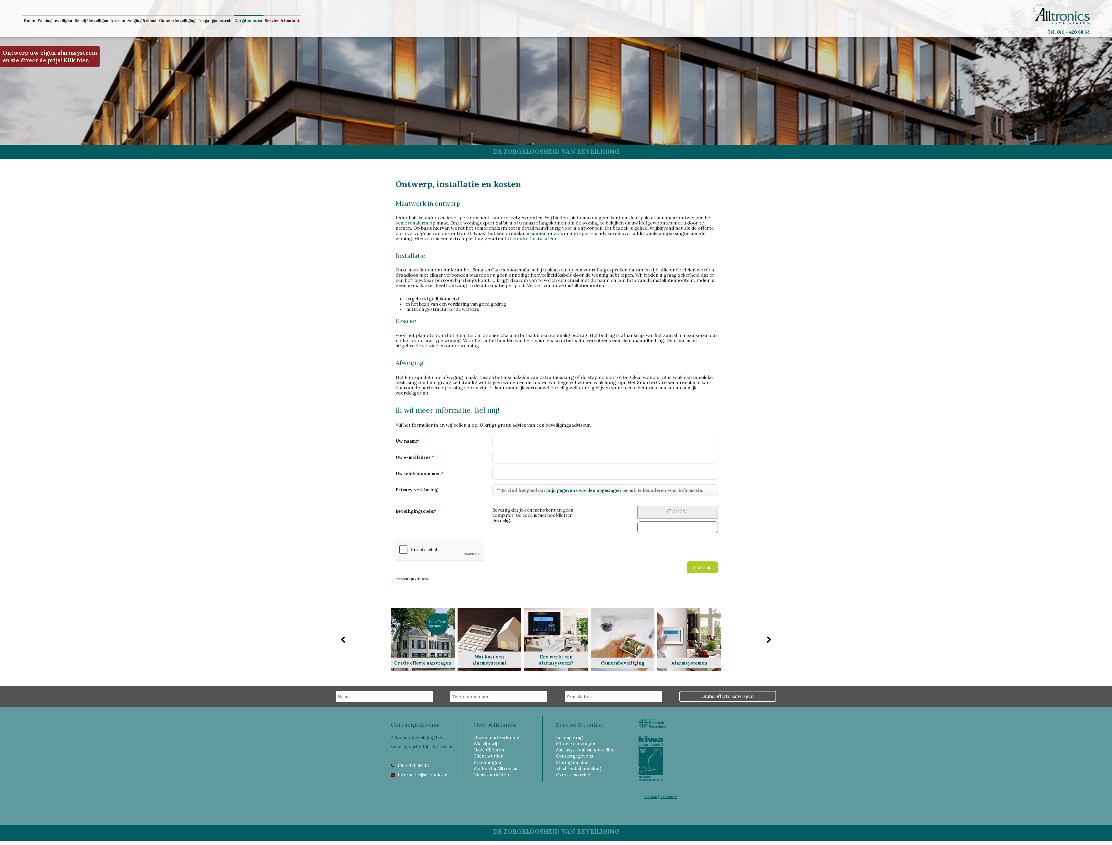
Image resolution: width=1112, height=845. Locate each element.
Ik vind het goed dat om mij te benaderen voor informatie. (602, 490)
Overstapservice (573, 775)
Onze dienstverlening (496, 737)
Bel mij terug (569, 737)
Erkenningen (487, 762)
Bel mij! (703, 567)
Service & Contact (282, 20)
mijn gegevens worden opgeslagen (583, 490)
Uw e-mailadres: (415, 457)
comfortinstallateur (535, 238)
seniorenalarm (412, 223)
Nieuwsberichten (491, 775)
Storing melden (572, 762)
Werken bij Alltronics (495, 768)
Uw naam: (407, 441)
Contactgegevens (574, 756)
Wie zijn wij (485, 744)
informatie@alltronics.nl (423, 775)
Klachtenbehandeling (578, 768)
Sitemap (650, 797)
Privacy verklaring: (417, 489)
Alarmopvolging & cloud (134, 20)
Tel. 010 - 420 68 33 (1069, 32)
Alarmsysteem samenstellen (585, 750)
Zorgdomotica (248, 20)
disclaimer (668, 797)
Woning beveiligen (54, 20)
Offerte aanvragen (575, 744)
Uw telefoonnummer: (419, 473)
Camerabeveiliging (177, 20)
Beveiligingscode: (416, 511)
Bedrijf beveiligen (91, 20)
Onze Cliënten (488, 750)
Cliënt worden (488, 756)
